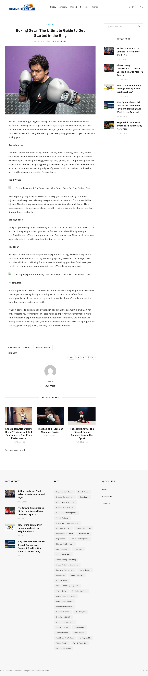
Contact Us (107, 496)
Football (84, 7)
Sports (94, 7)
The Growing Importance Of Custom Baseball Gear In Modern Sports (30, 511)
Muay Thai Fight (77, 575)
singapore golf (62, 627)
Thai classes (79, 633)
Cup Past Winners (63, 528)
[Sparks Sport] (21, 7)
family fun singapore (79, 539)
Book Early (84, 497)
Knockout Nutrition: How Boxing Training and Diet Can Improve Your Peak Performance (18, 433)
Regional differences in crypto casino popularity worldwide (129, 125)
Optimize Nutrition (79, 591)
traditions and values (65, 638)
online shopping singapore (67, 586)
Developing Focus (84, 528)
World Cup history (63, 648)
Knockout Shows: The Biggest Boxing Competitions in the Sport (82, 433)
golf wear (79, 549)
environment (84, 533)
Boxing (73, 7)
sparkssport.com (41, 670)
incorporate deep (63, 554)
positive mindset (62, 612)
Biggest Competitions (65, 497)
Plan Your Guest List (64, 601)
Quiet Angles (81, 612)
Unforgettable (85, 638)
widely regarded (80, 643)
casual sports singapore (66, 513)
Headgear (12, 353)
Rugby (53, 7)
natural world (61, 580)
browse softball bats (64, 507)
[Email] (93, 357)
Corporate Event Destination (67, 523)
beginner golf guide (64, 492)
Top (146, 670)
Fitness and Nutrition (64, 544)
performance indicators (65, 596)
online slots (61, 591)
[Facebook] (78, 357)
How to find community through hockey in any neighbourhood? (129, 88)
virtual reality (61, 643)
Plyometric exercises (64, 606)
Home (105, 490)
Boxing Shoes (43, 347)
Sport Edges (79, 627)
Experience (60, 539)
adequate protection (19, 347)
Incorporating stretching (66, 560)
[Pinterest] (88, 357)
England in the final (64, 533)
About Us (106, 503)
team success (62, 633)
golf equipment (62, 549)
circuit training (62, 518)
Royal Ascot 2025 (63, 617)
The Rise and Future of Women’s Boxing (50, 430)
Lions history (85, 570)
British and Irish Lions (65, 502)
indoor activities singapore (67, 565)
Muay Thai (60, 575)
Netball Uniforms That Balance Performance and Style (128, 51)
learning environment (65, 570)
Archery (63, 7)
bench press (83, 492)
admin (50, 386)
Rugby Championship (65, 622)
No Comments (59, 41)
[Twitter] (83, 357)
